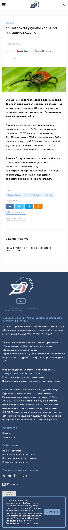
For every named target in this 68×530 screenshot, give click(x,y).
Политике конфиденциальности (22, 519)
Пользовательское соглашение (19, 458)
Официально (9, 437)
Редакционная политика (15, 462)
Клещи (49, 195)
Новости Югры (13, 195)
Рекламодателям (11, 450)
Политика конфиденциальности (19, 454)
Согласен (52, 511)
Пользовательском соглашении (22, 523)
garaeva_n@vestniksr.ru (34, 377)
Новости (6, 433)
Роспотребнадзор (33, 195)
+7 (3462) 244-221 (34, 373)
